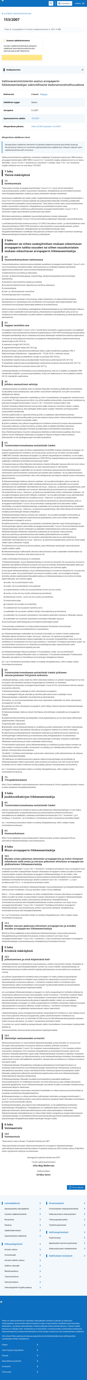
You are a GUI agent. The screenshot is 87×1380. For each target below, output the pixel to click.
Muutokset (9, 1219)
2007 (53, 29)
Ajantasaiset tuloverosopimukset (63, 1243)
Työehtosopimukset (57, 1225)
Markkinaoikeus (11, 1271)
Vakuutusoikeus (11, 1282)
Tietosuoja (6, 1372)
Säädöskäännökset (13, 1230)
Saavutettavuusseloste (11, 1361)
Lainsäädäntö (18, 29)
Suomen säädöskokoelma (17, 13)
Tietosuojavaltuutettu (58, 1219)
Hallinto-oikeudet (12, 1265)
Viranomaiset (56, 1203)
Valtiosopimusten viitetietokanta (63, 1248)
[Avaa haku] (51, 3)
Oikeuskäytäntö (13, 1244)
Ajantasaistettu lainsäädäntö (17, 1208)
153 (59, 29)
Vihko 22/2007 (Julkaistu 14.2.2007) (46, 126)
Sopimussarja (54, 1237)
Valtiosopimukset (58, 1232)
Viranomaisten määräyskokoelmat (63, 1208)
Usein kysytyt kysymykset (12, 1350)
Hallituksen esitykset (60, 1255)
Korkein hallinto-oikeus (14, 1260)
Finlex (7, 29)
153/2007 (35, 118)
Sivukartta (6, 1366)
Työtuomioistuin (12, 1276)
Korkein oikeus (11, 1249)
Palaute (5, 1355)
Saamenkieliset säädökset (16, 1236)
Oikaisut (8, 1225)
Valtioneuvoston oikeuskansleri (62, 1214)
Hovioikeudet (10, 1255)
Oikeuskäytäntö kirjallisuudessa (18, 1287)
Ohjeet (4, 1344)
